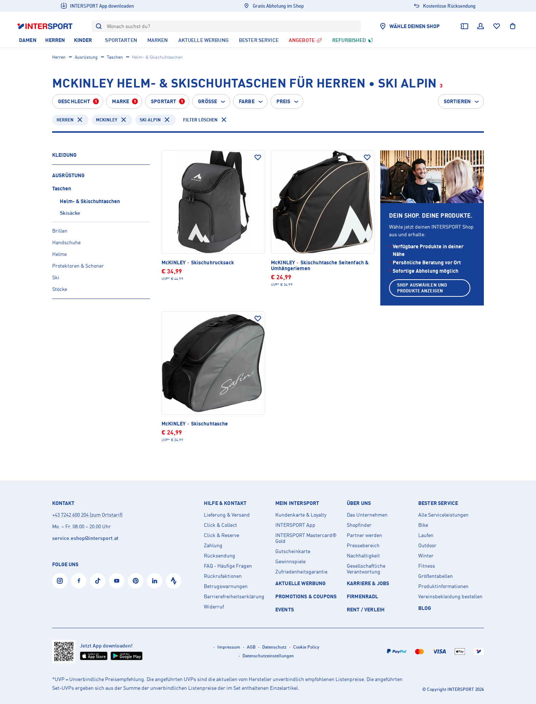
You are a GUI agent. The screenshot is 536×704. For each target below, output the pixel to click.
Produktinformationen (443, 586)
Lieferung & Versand (227, 515)
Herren (59, 57)
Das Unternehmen (367, 515)
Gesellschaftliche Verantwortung (366, 569)
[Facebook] (78, 580)
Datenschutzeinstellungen (268, 655)
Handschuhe (66, 242)
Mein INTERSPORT (297, 503)
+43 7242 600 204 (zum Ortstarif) (87, 515)
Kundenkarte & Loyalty (300, 515)
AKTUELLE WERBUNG (300, 583)
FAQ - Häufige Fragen (228, 566)
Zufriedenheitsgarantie (301, 572)
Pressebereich (363, 545)
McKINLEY (106, 119)
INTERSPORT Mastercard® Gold (306, 538)
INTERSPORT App (295, 525)
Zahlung (213, 545)
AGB (251, 647)
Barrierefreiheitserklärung (234, 596)
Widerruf (214, 607)
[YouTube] (116, 580)
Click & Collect (220, 525)
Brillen (59, 230)
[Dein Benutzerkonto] (480, 26)
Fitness (426, 566)
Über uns (359, 503)
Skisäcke (70, 213)
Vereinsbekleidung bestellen (450, 596)
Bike (423, 525)
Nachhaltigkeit (363, 556)
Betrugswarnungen (226, 586)
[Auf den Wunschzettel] (257, 157)
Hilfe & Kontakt (225, 503)
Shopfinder (359, 525)
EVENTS (284, 609)
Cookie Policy (306, 647)
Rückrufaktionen (223, 576)
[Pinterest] (135, 580)
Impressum (228, 647)
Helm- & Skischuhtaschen (90, 201)
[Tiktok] (97, 580)
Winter (426, 556)
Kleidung (64, 155)
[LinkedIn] (154, 580)
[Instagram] (59, 580)
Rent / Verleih (366, 609)
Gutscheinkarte (292, 551)
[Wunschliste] (496, 26)
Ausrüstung (86, 57)
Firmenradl (362, 596)
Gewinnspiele (290, 561)
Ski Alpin (150, 119)
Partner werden (364, 535)
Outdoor (427, 545)
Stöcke (59, 289)
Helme (59, 254)
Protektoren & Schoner (78, 265)
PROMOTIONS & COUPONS (306, 596)
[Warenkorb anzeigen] (512, 26)
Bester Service (438, 503)
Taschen (115, 57)
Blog (424, 608)
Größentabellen (435, 576)
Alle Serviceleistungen (443, 515)
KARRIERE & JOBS (368, 583)
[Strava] (173, 580)
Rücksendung (219, 556)
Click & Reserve (221, 535)
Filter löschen (200, 119)
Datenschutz (274, 647)
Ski (55, 277)
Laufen (426, 535)
